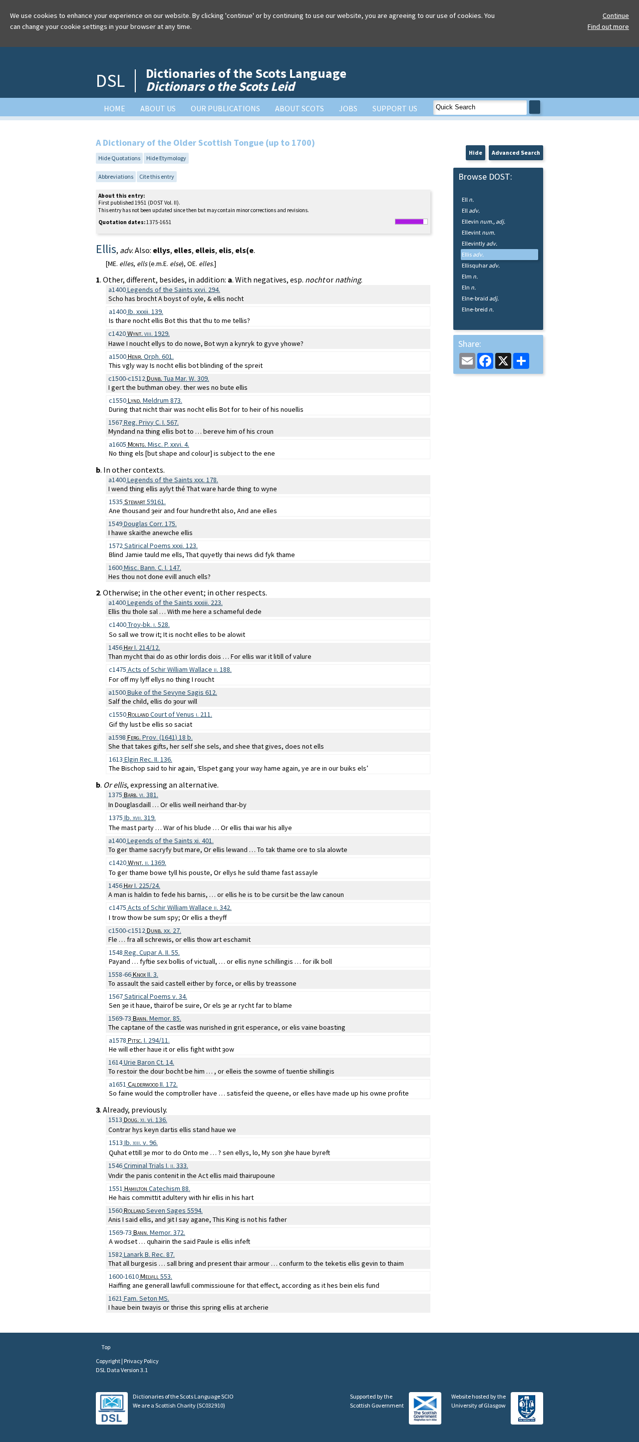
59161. (145, 501)
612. (172, 692)
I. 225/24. (142, 885)
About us (158, 108)
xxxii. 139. (145, 311)
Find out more (608, 26)
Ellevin (483, 221)
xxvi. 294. (173, 289)
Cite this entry (156, 176)
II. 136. (148, 759)
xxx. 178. (172, 479)
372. (159, 1232)
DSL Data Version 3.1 (122, 1370)
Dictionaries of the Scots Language (246, 79)
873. (155, 400)
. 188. (180, 669)
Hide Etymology (166, 158)
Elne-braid (480, 298)
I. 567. (151, 422)
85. (157, 1018)
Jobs (348, 108)
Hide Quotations (119, 158)
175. (150, 523)
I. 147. (152, 567)
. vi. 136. (145, 1119)
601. (151, 356)
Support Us (394, 108)
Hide (475, 152)
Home (114, 108)
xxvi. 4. (158, 444)
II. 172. (153, 1084)
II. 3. (145, 974)
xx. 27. (164, 930)
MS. (146, 1298)
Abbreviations (115, 176)
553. (156, 1276)
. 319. (140, 817)
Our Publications (225, 108)
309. (178, 378)
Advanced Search (516, 152)
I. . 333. (156, 1165)
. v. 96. (141, 1142)
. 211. (170, 714)
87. (149, 1254)
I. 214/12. (142, 647)
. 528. (149, 624)
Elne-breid (478, 309)
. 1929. (148, 333)
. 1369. (147, 862)
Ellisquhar (481, 265)
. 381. (141, 794)
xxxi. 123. (161, 545)
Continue (616, 15)
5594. (163, 1210)
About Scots (299, 108)
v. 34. (155, 996)
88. (157, 1188)
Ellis (473, 254)
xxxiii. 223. (175, 602)
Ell (468, 199)
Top (105, 1347)
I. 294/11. (149, 1040)
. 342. (180, 907)
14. (149, 1062)
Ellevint (478, 232)
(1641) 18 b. (160, 737)
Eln (469, 287)
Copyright (108, 1361)
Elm (470, 276)
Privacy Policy (141, 1361)
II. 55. (152, 952)
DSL (110, 80)
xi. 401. (170, 840)
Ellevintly (479, 243)
